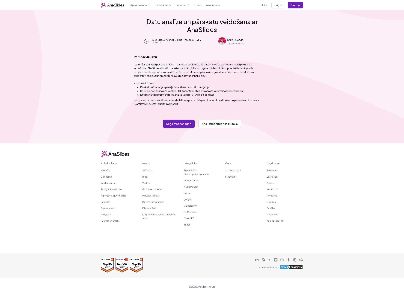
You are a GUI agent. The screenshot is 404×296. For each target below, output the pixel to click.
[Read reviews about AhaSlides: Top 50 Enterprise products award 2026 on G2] (107, 265)
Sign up (295, 5)
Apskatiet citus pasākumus (220, 124)
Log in (278, 5)
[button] (140, 5)
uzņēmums (213, 5)
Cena (197, 5)
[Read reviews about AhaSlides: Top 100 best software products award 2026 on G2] (122, 265)
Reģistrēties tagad (178, 124)
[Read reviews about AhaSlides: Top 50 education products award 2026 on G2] (136, 265)
